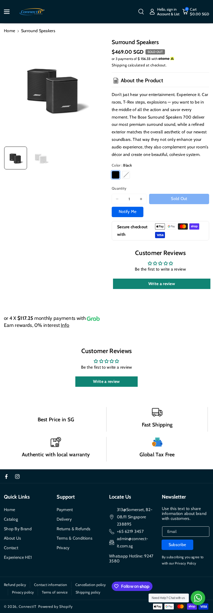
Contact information (50, 584)
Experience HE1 (18, 557)
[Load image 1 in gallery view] (15, 158)
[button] (9, 12)
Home (9, 30)
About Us (12, 538)
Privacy (63, 547)
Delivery (64, 519)
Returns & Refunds (74, 528)
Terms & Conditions (74, 538)
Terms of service (55, 592)
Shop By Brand (18, 528)
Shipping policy (88, 592)
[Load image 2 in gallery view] (41, 158)
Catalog (11, 519)
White (126, 175)
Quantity (119, 188)
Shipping (119, 65)
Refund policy (15, 584)
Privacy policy (23, 592)
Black (115, 175)
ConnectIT (27, 606)
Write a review (161, 283)
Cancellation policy (90, 584)
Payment (65, 509)
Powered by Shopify (55, 606)
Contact (11, 547)
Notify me (128, 211)
